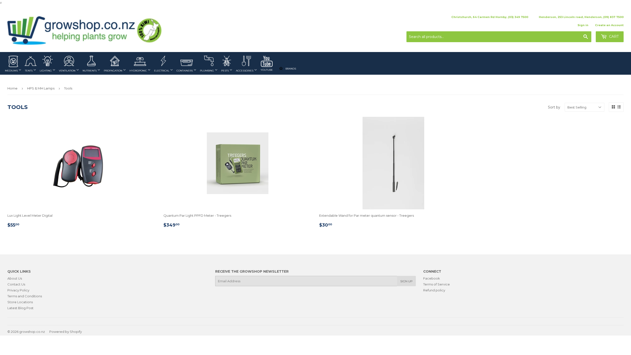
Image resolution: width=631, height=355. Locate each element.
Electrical (162, 70)
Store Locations (20, 302)
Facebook (431, 278)
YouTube (267, 69)
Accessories (245, 70)
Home (12, 88)
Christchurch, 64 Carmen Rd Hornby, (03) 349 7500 (489, 17)
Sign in (583, 25)
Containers (184, 70)
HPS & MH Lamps (40, 88)
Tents (29, 70)
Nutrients (90, 70)
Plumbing (207, 70)
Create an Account (609, 25)
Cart (613, 36)
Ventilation (67, 70)
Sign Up (406, 281)
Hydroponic (138, 70)
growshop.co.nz (32, 332)
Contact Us (16, 284)
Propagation (113, 70)
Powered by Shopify (65, 332)
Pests (225, 70)
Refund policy (434, 290)
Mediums (11, 70)
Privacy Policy (18, 290)
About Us (14, 278)
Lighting (46, 70)
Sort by (554, 107)
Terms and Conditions (24, 296)
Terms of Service (436, 284)
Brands (290, 68)
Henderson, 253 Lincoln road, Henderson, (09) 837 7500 (581, 17)
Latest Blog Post (20, 308)
